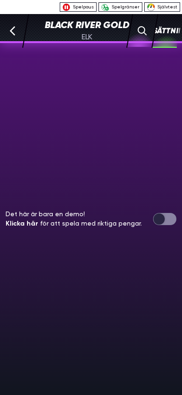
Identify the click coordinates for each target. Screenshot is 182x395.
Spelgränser (126, 6)
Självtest (167, 6)
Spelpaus (83, 6)
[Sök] (142, 31)
